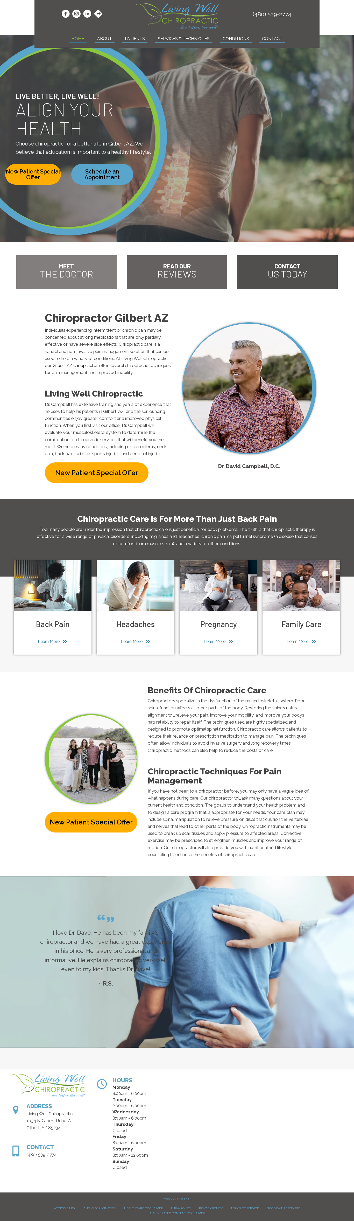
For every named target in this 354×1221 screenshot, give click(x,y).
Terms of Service (245, 1208)
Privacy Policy (211, 1208)
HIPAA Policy (181, 1208)
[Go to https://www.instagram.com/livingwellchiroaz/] (76, 14)
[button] (33, 174)
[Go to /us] (66, 272)
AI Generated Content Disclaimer (177, 1213)
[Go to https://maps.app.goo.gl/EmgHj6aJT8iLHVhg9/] (98, 14)
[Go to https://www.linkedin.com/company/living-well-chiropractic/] (87, 14)
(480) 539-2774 (272, 14)
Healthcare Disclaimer (143, 1208)
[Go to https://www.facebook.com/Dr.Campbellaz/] (65, 14)
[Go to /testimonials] (177, 272)
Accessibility (64, 1208)
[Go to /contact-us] (287, 272)
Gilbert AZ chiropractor (75, 365)
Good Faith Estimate (283, 1208)
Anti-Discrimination (99, 1208)
